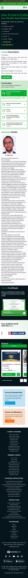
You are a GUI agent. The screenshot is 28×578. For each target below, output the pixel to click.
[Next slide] (25, 380)
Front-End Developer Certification (14, 508)
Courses (14, 524)
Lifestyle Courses (14, 444)
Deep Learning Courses (14, 464)
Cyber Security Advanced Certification (14, 489)
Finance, (17, 33)
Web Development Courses (14, 446)
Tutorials (14, 529)
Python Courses (14, 458)
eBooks (14, 527)
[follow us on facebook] (6, 556)
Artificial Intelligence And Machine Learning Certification (14, 517)
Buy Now (10, 374)
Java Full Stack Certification (14, 492)
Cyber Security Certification (14, 514)
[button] (3, 380)
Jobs (20, 3)
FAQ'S (18, 546)
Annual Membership (14, 531)
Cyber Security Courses (14, 438)
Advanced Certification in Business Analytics (14, 486)
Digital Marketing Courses (14, 449)
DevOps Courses (14, 461)
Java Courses (14, 459)
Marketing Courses (14, 439)
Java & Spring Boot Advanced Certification (14, 481)
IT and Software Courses (14, 442)
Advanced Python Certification (14, 488)
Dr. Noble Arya (6, 31)
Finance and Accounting (14, 436)
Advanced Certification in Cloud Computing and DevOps (14, 484)
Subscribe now (11, 403)
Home (3, 3)
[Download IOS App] (20, 561)
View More (14, 346)
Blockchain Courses (14, 474)
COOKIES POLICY (12, 546)
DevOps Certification (14, 504)
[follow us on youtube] (14, 556)
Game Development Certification (14, 506)
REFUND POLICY (21, 544)
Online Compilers (12, 3)
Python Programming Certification (14, 511)
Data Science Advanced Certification (14, 483)
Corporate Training (14, 536)
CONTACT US (22, 542)
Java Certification (14, 512)
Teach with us (14, 537)
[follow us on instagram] (22, 556)
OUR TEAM (9, 542)
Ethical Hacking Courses (14, 471)
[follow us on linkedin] (18, 556)
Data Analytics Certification (14, 496)
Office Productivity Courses (14, 447)
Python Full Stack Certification (14, 494)
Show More (6, 77)
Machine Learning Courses (14, 466)
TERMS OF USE (6, 544)
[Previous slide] (21, 380)
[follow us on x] (10, 556)
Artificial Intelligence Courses (14, 462)
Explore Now (10, 421)
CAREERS (14, 542)
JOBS (18, 542)
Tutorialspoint (7, 368)
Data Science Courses (14, 468)
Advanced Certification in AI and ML (14, 491)
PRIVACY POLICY (13, 544)
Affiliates (14, 532)
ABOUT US (4, 542)
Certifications (14, 526)
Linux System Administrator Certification (14, 516)
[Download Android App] (8, 561)
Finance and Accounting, (8, 33)
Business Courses (14, 441)
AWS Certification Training (14, 509)
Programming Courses (14, 434)
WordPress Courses (14, 451)
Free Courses (14, 534)
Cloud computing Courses (14, 469)
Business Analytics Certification (14, 503)
